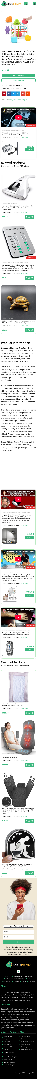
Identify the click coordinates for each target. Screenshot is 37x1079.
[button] (26, 3)
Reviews (26, 262)
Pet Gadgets (9, 262)
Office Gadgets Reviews (20, 512)
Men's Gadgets (10, 630)
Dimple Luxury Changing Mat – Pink (12, 705)
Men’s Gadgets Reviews (20, 630)
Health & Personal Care (22, 753)
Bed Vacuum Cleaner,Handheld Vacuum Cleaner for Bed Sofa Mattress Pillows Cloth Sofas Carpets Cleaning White (17, 207)
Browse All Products (21, 166)
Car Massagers (7, 755)
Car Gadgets (9, 130)
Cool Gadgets (8, 861)
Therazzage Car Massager (9, 757)
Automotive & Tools (11, 753)
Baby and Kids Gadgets (18, 100)
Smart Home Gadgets (11, 203)
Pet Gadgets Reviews (18, 262)
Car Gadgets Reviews (18, 130)
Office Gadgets (9, 318)
